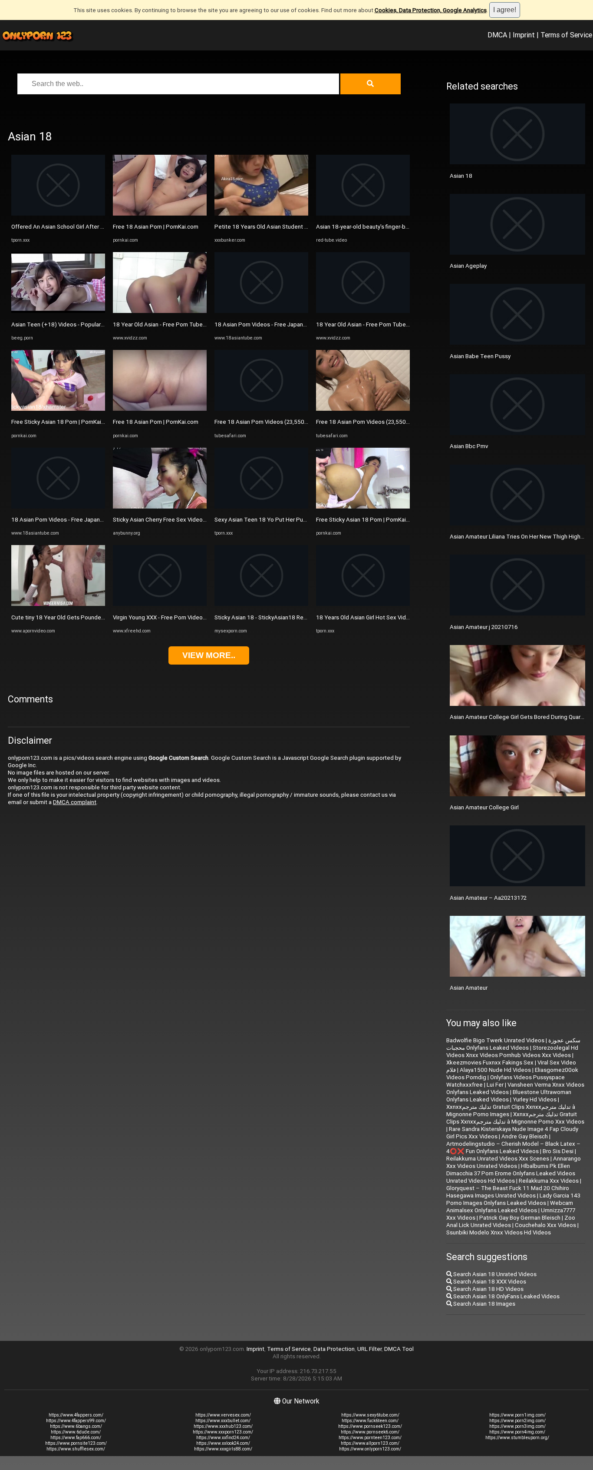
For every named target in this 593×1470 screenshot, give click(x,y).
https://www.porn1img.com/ (517, 1415)
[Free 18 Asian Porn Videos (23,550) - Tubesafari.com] (261, 408)
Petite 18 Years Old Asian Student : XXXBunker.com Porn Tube (295, 226)
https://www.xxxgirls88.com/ (223, 1449)
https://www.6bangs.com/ (76, 1426)
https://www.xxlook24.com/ (223, 1443)
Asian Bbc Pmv (469, 446)
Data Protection (334, 1349)
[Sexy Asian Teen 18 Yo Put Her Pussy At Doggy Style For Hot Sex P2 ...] (261, 506)
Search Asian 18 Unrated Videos (494, 1274)
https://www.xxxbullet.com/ (222, 1420)
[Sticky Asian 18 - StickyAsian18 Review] (261, 604)
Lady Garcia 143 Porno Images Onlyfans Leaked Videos (513, 1199)
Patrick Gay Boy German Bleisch (519, 1217)
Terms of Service (566, 34)
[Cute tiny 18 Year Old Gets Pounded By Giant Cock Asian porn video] (58, 604)
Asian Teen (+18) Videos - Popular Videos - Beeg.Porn (81, 324)
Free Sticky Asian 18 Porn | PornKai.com (62, 422)
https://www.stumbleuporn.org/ (517, 1437)
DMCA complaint (74, 802)
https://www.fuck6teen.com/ (370, 1420)
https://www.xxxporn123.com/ (223, 1432)
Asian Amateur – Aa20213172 (488, 897)
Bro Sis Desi (558, 1151)
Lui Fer (495, 1084)
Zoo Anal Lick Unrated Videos (510, 1221)
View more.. (208, 655)
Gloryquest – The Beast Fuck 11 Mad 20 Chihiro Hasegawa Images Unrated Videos (507, 1191)
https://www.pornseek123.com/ (370, 1426)
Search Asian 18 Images (483, 1303)
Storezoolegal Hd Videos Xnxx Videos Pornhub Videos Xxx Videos (512, 1051)
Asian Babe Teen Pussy (480, 356)
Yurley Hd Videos (535, 1099)
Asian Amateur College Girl (484, 807)
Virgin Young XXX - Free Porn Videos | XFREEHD (173, 617)
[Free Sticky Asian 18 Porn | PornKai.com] (58, 408)
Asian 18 (461, 176)
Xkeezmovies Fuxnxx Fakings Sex (490, 1062)
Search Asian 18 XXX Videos (489, 1281)
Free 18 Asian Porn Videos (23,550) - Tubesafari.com (282, 422)
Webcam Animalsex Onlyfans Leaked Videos (509, 1206)
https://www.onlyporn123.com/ (370, 1449)
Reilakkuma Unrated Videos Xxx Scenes (497, 1158)
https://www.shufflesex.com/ (75, 1449)
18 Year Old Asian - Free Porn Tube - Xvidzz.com (175, 324)
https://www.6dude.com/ (76, 1432)
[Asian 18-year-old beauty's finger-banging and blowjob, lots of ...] (363, 213)
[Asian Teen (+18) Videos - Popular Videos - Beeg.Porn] (58, 311)
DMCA (497, 34)
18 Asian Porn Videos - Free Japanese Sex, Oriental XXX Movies (93, 519)
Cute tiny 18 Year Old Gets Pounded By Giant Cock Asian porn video (98, 617)
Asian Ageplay (468, 265)
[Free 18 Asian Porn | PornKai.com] (160, 213)
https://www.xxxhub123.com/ (223, 1426)
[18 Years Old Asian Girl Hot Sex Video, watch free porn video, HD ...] (363, 604)
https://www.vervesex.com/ (223, 1415)
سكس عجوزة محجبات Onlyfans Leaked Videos (513, 1044)
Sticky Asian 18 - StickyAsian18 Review (264, 617)
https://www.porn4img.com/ (517, 1432)
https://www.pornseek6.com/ (370, 1432)
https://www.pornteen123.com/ (370, 1437)
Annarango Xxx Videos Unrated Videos (513, 1162)
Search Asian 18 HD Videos (488, 1289)
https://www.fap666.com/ (75, 1437)
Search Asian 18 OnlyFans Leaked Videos (506, 1296)
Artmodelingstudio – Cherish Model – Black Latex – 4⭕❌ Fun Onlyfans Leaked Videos (513, 1147)
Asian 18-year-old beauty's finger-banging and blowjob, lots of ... (398, 226)
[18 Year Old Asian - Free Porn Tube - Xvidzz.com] (160, 311)
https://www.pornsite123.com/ (76, 1443)
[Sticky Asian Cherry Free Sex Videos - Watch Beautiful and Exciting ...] (160, 506)
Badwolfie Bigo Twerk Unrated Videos (495, 1040)
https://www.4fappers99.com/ (76, 1420)
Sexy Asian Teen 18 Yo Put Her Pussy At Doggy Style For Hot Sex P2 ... (305, 519)
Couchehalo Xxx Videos (545, 1225)
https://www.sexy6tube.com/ (370, 1415)
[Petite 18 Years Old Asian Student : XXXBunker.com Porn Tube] (261, 213)
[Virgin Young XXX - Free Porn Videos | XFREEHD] (160, 604)
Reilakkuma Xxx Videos (549, 1180)
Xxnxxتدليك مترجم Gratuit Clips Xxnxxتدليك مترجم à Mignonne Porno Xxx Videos (515, 1118)
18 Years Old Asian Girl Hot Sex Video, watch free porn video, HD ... (402, 617)
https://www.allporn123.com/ (370, 1443)
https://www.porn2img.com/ (517, 1420)
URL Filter (369, 1349)
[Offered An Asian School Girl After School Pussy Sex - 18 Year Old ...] (58, 213)
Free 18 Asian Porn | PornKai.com (155, 226)
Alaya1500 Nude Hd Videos (495, 1070)
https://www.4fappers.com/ (76, 1415)
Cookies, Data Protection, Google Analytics (431, 10)
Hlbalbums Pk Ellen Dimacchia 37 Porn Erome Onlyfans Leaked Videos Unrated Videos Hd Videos (510, 1173)
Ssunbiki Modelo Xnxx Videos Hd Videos (498, 1232)
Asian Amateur (469, 987)
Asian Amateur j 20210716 (484, 627)
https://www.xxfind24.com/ (223, 1437)
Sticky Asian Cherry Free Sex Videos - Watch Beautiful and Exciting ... (201, 519)
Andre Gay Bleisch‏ (524, 1136)
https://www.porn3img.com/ (517, 1426)
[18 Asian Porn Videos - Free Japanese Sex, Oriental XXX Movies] (58, 506)
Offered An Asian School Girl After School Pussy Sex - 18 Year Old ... (98, 226)
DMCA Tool (399, 1349)
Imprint (524, 34)
